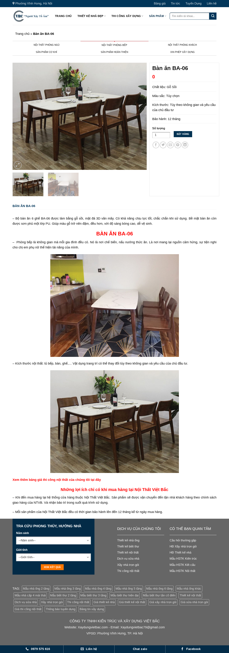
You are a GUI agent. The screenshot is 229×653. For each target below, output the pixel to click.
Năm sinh (22, 533)
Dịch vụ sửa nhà (26, 602)
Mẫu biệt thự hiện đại (125, 595)
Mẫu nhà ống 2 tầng (36, 588)
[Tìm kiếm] (212, 16)
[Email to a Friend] (170, 145)
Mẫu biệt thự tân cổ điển (159, 595)
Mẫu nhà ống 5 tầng (129, 588)
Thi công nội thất (78, 602)
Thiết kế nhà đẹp (90, 16)
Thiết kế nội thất (190, 595)
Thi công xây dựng (126, 16)
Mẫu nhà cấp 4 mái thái (30, 595)
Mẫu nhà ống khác (189, 588)
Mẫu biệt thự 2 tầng (63, 595)
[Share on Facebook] (156, 145)
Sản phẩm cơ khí (46, 52)
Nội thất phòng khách (182, 45)
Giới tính (22, 549)
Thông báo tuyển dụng (60, 609)
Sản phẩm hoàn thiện (114, 52)
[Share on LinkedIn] (185, 145)
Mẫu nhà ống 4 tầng (98, 588)
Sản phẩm (156, 16)
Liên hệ (211, 3)
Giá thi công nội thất (28, 609)
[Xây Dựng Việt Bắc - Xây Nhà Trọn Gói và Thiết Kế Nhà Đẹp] (31, 16)
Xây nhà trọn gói (52, 602)
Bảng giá (159, 3)
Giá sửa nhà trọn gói (194, 602)
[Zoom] (18, 165)
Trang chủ (63, 16)
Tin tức (175, 3)
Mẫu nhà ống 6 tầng (159, 588)
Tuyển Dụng (193, 3)
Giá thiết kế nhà (104, 602)
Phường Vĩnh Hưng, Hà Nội (33, 3)
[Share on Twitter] (163, 145)
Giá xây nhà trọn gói (162, 602)
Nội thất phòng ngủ (46, 45)
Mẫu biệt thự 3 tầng (93, 595)
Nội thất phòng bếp (114, 45)
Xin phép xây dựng (182, 52)
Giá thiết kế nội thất (132, 602)
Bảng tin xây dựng (92, 609)
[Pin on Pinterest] (177, 145)
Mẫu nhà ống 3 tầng (67, 588)
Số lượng (158, 128)
